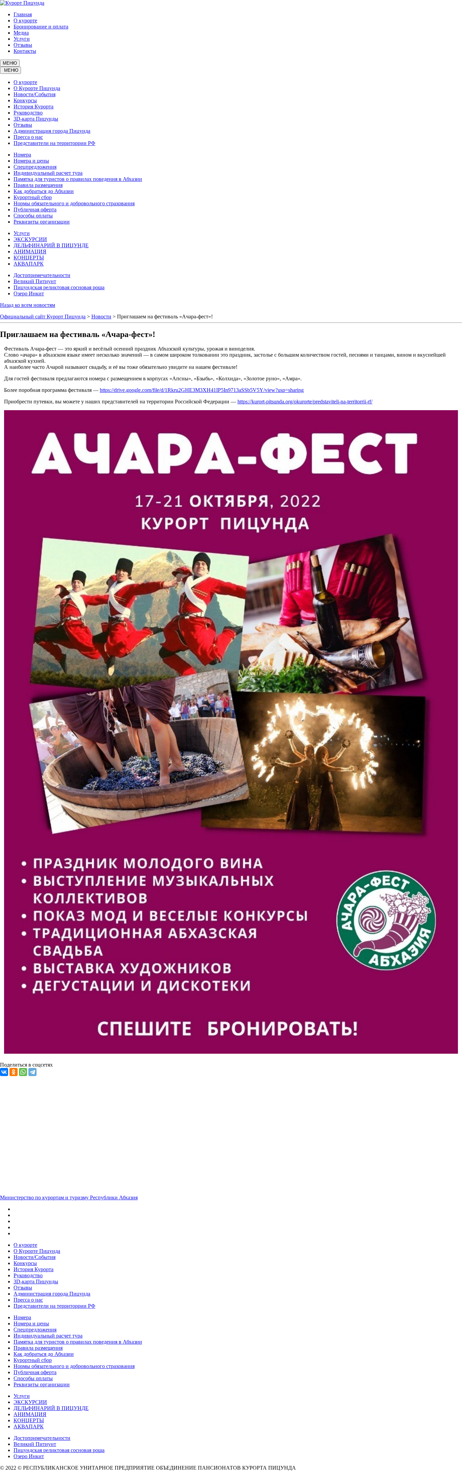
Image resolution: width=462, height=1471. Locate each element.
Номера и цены (31, 161)
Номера (22, 154)
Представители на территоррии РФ (54, 143)
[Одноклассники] (13, 1072)
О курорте (25, 20)
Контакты (25, 51)
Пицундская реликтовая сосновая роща (59, 287)
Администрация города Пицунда (52, 131)
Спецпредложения (35, 167)
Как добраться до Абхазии (44, 191)
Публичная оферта (35, 209)
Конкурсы (25, 100)
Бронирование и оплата (41, 26)
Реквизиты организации (42, 222)
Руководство (28, 112)
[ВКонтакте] (4, 1072)
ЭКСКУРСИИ (30, 239)
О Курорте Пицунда (37, 88)
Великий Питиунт (35, 281)
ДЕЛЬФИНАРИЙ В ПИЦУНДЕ (51, 245)
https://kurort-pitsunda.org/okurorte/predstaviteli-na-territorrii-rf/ (304, 401)
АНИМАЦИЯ (30, 251)
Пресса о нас (28, 137)
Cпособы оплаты (33, 215)
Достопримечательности (42, 275)
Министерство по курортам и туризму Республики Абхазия (69, 1197)
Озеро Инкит (29, 293)
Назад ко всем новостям (27, 305)
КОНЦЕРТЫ (29, 257)
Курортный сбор (33, 197)
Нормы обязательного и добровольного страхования (74, 203)
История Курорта (33, 106)
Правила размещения (38, 185)
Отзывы (23, 45)
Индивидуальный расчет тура (48, 173)
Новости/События (34, 94)
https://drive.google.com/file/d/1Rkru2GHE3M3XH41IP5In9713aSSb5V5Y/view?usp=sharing (202, 390)
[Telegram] (32, 1072)
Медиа (21, 33)
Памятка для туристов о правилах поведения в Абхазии (78, 179)
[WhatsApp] (23, 1072)
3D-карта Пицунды (36, 119)
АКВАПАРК (29, 264)
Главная (23, 14)
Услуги (22, 39)
